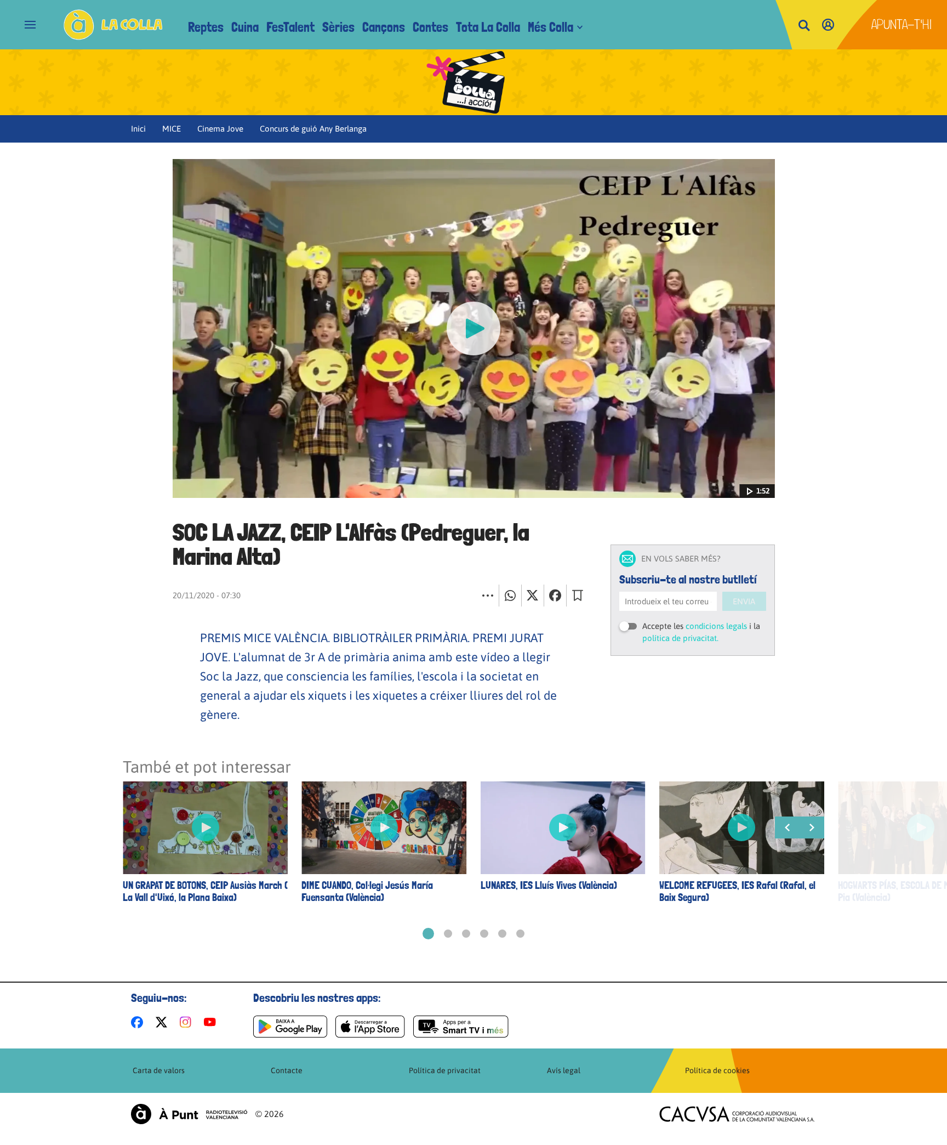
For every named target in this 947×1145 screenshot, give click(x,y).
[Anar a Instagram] (188, 1022)
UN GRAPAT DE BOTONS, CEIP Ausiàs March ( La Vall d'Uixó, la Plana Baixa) (205, 892)
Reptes (206, 27)
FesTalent (290, 27)
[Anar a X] (164, 1022)
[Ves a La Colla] (113, 24)
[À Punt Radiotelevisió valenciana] (189, 1114)
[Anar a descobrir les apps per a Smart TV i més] (461, 1027)
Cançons (383, 27)
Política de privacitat (445, 1070)
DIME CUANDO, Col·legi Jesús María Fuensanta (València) (367, 892)
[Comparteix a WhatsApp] (510, 595)
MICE (171, 128)
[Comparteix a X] (533, 595)
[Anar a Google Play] (290, 1027)
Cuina (245, 27)
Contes (430, 27)
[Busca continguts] (804, 26)
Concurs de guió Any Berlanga (313, 128)
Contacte (287, 1070)
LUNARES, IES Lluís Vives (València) (549, 886)
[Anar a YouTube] (212, 1022)
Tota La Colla (488, 27)
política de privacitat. (680, 638)
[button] (428, 933)
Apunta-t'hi (901, 24)
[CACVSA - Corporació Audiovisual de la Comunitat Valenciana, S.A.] (737, 1114)
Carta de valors (159, 1070)
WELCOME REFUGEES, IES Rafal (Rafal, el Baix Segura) (737, 892)
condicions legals (716, 626)
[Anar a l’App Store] (370, 1027)
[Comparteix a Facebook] (555, 595)
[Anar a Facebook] (139, 1022)
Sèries (338, 27)
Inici (138, 128)
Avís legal (563, 1070)
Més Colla (550, 27)
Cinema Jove (220, 128)
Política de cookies (717, 1070)
